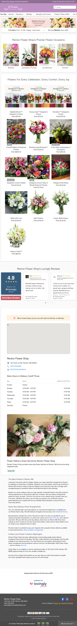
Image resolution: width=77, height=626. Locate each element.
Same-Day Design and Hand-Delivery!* (15, 1)
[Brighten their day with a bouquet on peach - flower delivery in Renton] (38, 24)
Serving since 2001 (58, 30)
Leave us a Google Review (63, 603)
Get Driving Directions (18, 369)
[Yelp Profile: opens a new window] (71, 599)
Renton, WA (11, 471)
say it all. (23, 545)
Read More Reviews (11, 297)
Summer (11, 14)
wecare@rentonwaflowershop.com (15, 605)
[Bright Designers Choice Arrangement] (27, 276)
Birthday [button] (29, 14)
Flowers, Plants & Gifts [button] (61, 14)
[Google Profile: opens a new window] (67, 599)
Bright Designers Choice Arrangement (36, 278)
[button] (45, 302)
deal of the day (54, 518)
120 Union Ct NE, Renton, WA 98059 (15, 601)
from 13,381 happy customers (24, 30)
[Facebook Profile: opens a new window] (62, 599)
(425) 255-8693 (15, 366)
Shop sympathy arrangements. (33, 530)
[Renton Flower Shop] (13, 7)
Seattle (58, 512)
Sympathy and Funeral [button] (43, 14)
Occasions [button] (19, 14)
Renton (65, 512)
